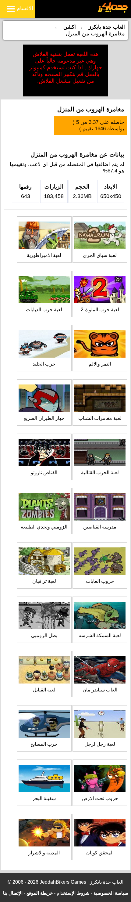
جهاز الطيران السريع (44, 418)
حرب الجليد (44, 363)
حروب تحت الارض (100, 798)
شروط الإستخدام (73, 893)
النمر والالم (100, 363)
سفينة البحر (44, 798)
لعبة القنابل (44, 689)
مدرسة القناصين (99, 526)
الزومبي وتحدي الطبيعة (44, 526)
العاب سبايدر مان (100, 689)
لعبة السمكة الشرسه (100, 635)
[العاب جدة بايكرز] (113, 12)
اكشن (69, 27)
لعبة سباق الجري (100, 255)
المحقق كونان (100, 852)
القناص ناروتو (44, 472)
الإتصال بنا (13, 893)
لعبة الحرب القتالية (100, 472)
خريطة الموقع (40, 893)
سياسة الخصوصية (111, 893)
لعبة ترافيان (44, 581)
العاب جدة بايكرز (107, 27)
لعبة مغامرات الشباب (100, 418)
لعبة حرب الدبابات (44, 309)
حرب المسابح (44, 744)
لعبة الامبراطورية (44, 255)
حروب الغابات (100, 581)
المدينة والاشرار (44, 852)
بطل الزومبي (44, 635)
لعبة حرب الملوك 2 (100, 309)
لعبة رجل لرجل (99, 744)
